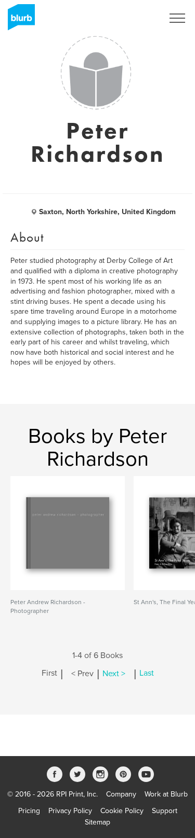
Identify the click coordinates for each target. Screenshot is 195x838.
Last (146, 673)
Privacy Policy (70, 810)
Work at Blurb (166, 794)
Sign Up (136, 18)
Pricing (29, 810)
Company (121, 794)
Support (164, 810)
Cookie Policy (122, 810)
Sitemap (97, 822)
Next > (113, 673)
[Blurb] (18, 21)
